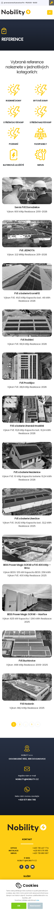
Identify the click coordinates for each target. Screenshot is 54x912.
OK (18, 905)
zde (37, 900)
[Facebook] (21, 867)
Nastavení (35, 905)
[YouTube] (33, 867)
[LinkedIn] (27, 867)
